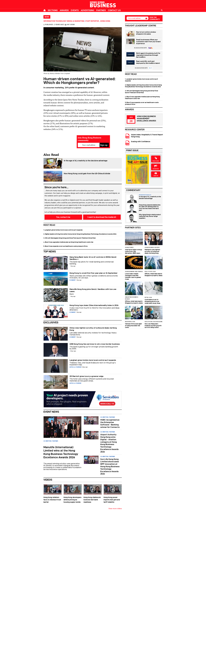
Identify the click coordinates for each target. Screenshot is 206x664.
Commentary (133, 190)
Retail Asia (148, 297)
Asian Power (129, 247)
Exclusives (50, 322)
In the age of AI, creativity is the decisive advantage (85, 161)
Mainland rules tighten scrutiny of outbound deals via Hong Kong (152, 251)
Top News (49, 251)
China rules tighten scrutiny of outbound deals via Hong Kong (93, 329)
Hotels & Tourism (75, 367)
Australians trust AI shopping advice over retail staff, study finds (152, 301)
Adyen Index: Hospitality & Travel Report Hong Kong (147, 136)
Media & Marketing (75, 21)
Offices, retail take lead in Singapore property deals (153, 274)
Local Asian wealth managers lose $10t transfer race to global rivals (133, 276)
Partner (101, 10)
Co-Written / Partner (50, 441)
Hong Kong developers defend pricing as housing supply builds (72, 499)
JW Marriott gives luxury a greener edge (86, 376)
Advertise (156, 168)
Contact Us (114, 10)
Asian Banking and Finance (134, 271)
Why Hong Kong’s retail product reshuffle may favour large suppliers (150, 216)
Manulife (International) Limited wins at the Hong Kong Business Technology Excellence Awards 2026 (60, 452)
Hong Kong (105, 21)
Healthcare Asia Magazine (153, 321)
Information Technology (55, 21)
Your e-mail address (134, 18)
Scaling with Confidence (140, 141)
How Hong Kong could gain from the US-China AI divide (87, 173)
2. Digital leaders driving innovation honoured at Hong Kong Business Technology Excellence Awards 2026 (79, 234)
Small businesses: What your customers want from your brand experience (148, 41)
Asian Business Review (152, 247)
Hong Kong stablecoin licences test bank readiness (92, 499)
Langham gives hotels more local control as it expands (93, 360)
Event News (51, 411)
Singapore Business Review (131, 298)
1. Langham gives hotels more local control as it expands (63, 230)
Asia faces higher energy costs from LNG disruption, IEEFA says (133, 251)
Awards (64, 10)
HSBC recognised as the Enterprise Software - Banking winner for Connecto (110, 423)
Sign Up (156, 175)
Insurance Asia (130, 321)
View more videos (115, 509)
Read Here (156, 161)
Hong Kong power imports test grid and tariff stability (112, 499)
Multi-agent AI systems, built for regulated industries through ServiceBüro (148, 55)
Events (75, 10)
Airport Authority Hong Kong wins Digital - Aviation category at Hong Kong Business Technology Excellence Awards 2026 (109, 443)
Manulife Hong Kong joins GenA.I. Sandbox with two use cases (93, 290)
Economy (73, 280)
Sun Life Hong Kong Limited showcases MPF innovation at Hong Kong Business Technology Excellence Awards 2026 (110, 466)
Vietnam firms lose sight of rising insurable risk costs (133, 325)
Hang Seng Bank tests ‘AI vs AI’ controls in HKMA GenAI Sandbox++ (93, 258)
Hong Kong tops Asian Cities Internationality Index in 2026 (94, 305)
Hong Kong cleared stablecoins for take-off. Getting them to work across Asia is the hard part (149, 207)
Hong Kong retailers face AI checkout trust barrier (52, 499)
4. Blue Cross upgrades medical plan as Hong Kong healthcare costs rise (68, 242)
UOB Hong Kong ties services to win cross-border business (95, 344)
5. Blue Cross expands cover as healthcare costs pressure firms (65, 246)
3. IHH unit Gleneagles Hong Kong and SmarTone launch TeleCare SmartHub (69, 238)
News (47, 17)
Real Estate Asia (150, 271)
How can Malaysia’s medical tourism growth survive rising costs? (153, 325)
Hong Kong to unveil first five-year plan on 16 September (93, 273)
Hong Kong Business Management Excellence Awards (146, 118)
